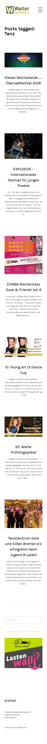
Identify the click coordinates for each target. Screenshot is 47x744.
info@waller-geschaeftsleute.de (18, 712)
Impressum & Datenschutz (16, 727)
